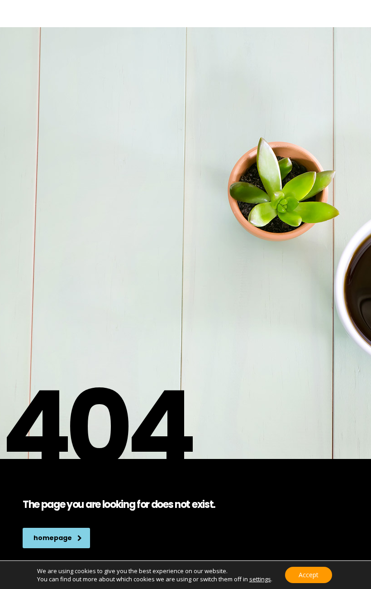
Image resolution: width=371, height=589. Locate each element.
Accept (309, 574)
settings (260, 579)
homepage (52, 537)
